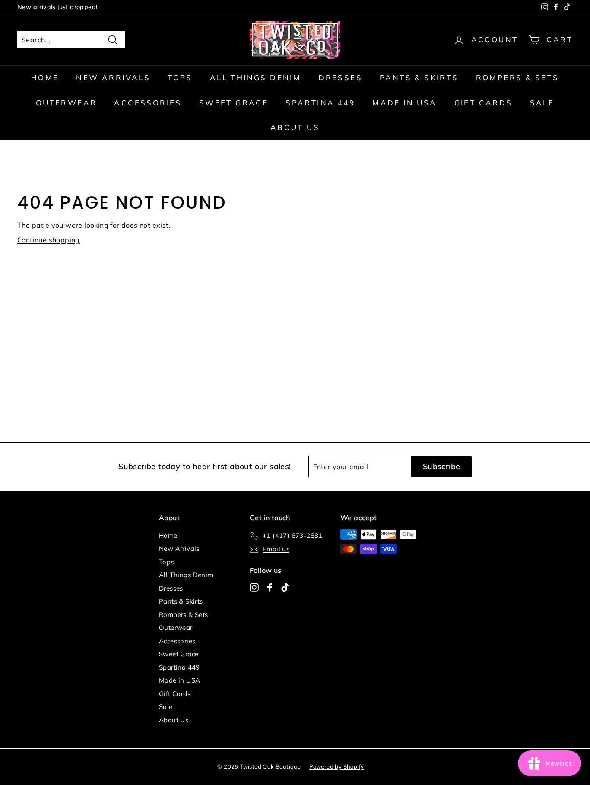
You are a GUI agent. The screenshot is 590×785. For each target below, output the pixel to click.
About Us (295, 127)
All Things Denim (255, 77)
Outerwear (66, 102)
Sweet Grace (233, 102)
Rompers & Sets (517, 77)
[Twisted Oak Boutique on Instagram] (254, 587)
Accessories (147, 102)
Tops (180, 77)
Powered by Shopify (336, 766)
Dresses (340, 77)
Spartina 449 (320, 102)
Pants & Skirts (419, 77)
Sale (542, 102)
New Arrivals (113, 77)
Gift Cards (483, 102)
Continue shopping (48, 239)
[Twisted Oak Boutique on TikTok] (285, 587)
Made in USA (404, 102)
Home (45, 77)
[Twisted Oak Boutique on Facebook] (269, 587)
